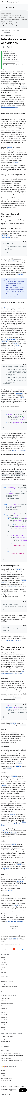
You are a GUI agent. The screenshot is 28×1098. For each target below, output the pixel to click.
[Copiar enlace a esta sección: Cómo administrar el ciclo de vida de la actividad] (22, 650)
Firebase (3, 1075)
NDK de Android (5, 1046)
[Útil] (13, 35)
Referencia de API (5, 1041)
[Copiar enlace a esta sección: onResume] (10, 747)
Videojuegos (4, 979)
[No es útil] (15, 35)
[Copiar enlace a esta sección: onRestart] (10, 875)
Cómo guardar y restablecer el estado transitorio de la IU (13, 824)
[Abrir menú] (2, 2)
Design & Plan (15, 30)
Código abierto (5, 965)
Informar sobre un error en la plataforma (11, 1053)
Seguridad (3, 962)
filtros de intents (8, 308)
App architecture (8, 7)
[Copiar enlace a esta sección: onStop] (8, 841)
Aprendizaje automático (7, 981)
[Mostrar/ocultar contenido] (11, 52)
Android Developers (5, 30)
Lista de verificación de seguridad (11, 640)
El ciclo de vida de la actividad (14, 921)
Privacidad (3, 989)
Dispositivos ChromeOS (7, 1003)
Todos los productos (6, 1080)
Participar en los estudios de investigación (11, 1060)
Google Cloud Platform (7, 1078)
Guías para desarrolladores (8, 1039)
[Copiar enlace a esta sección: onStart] (8, 730)
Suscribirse (24, 1090)
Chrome (3, 1073)
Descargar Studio (5, 1044)
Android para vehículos (7, 1005)
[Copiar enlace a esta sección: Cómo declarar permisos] (20, 566)
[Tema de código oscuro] (24, 242)
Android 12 (4, 1027)
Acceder (23, 2)
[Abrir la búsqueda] (16, 2)
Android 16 (4, 1017)
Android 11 (3, 1030)
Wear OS (3, 1000)
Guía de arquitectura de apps (9, 107)
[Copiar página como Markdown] (8, 47)
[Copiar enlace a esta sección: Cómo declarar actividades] (22, 228)
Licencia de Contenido (14, 938)
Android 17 (4, 1015)
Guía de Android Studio (7, 1036)
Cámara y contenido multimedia (9, 986)
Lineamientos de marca (20, 1086)
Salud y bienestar (5, 984)
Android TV (4, 1008)
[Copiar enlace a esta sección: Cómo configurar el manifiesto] (12, 217)
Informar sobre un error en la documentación (12, 1055)
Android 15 (4, 1020)
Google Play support (6, 1058)
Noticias (3, 967)
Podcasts (3, 972)
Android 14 (4, 1022)
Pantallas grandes (5, 998)
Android (3, 957)
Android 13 (4, 1025)
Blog (2, 970)
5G (2, 991)
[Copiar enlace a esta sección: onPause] (8, 773)
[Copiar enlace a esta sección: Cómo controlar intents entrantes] (2, 457)
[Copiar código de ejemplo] (26, 242)
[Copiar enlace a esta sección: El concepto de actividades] (2, 116)
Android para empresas (7, 960)
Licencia (10, 1086)
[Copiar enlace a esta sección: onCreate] (9, 678)
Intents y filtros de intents (18, 450)
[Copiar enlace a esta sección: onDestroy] (10, 895)
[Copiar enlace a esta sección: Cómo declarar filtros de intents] (2, 305)
